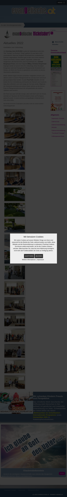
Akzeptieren (29, 256)
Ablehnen (39, 256)
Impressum (40, 259)
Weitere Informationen (29, 259)
